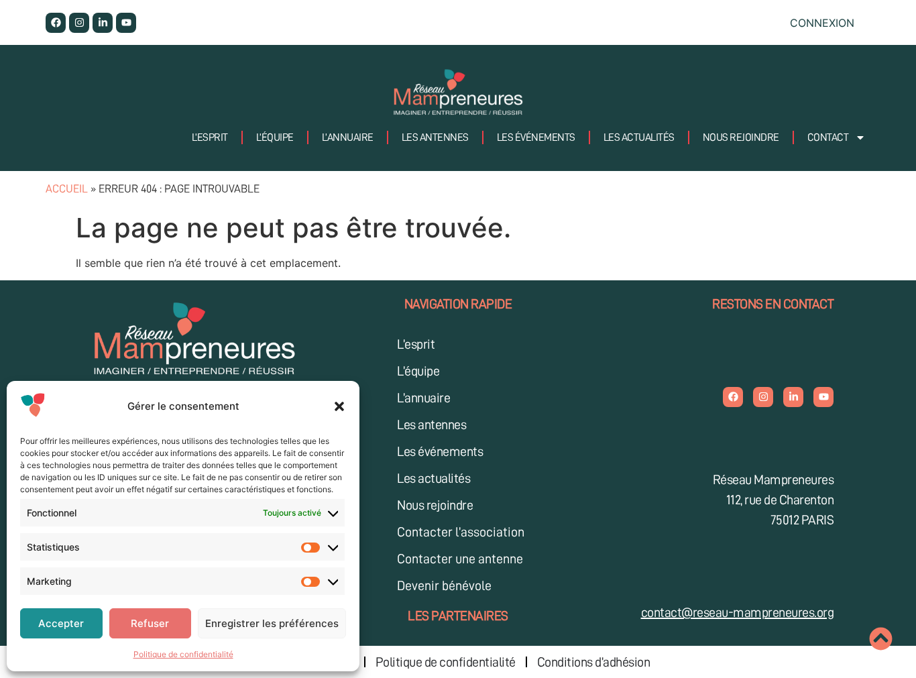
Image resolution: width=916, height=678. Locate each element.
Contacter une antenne (460, 558)
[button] (339, 406)
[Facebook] (56, 23)
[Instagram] (79, 23)
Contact (828, 137)
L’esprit (210, 137)
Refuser (150, 623)
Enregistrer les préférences (272, 623)
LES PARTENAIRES (458, 615)
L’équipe (275, 137)
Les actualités (639, 137)
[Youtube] (126, 23)
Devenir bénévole (444, 585)
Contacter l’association (460, 532)
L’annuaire (348, 137)
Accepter (61, 623)
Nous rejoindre (741, 137)
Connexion (822, 23)
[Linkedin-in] (103, 23)
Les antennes (435, 137)
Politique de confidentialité (183, 654)
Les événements (536, 137)
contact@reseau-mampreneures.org (737, 612)
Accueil (67, 188)
